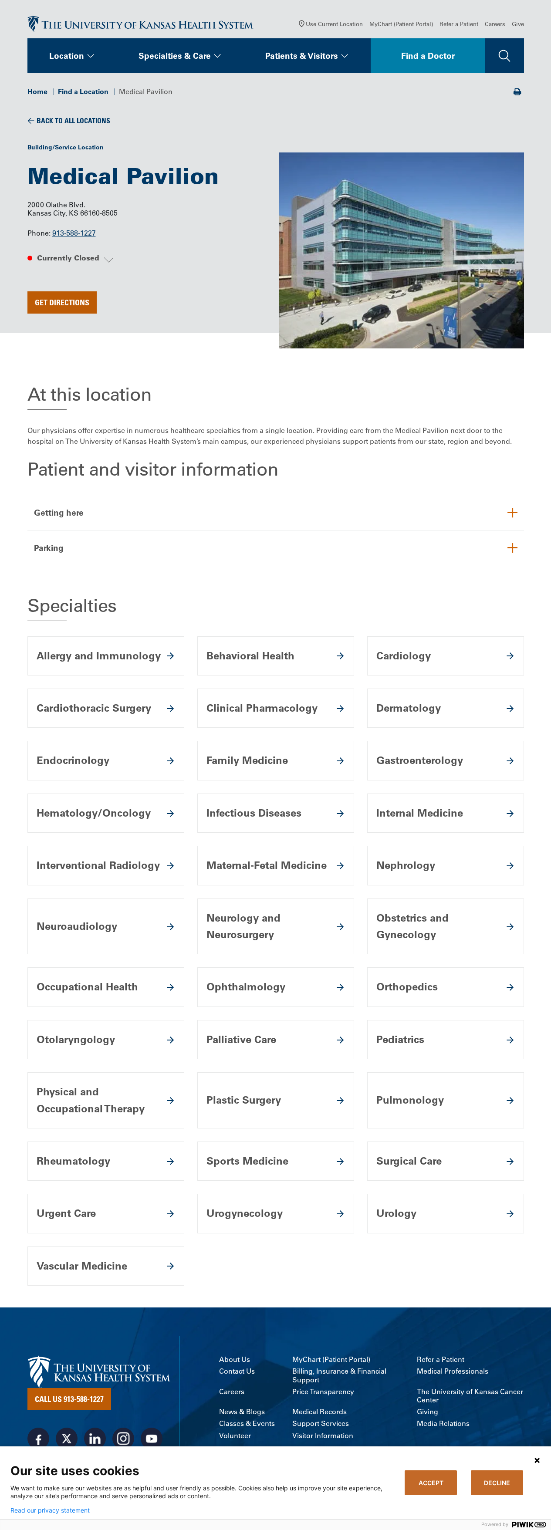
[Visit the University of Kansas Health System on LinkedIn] (95, 1438)
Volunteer (235, 1436)
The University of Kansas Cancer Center (470, 1396)
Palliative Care (241, 1039)
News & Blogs (242, 1412)
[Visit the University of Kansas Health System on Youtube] (151, 1438)
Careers (495, 23)
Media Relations (443, 1423)
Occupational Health (87, 986)
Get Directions (62, 302)
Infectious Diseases (253, 813)
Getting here (59, 512)
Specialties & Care (175, 56)
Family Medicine (247, 760)
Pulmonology (410, 1100)
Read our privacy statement (50, 1510)
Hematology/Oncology (94, 813)
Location (66, 56)
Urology (396, 1213)
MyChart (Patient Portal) (401, 23)
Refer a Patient (458, 23)
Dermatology (408, 708)
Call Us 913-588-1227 (69, 1399)
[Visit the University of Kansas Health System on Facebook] (38, 1438)
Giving (427, 1412)
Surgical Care (409, 1161)
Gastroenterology (419, 760)
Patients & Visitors (301, 56)
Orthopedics (407, 986)
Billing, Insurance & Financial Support (339, 1375)
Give (518, 23)
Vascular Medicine (82, 1266)
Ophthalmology (245, 986)
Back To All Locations (73, 120)
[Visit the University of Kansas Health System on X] (67, 1438)
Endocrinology (73, 760)
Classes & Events (247, 1423)
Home (37, 91)
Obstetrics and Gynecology (412, 926)
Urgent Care (66, 1213)
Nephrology (405, 865)
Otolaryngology (76, 1039)
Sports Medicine (247, 1161)
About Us (234, 1359)
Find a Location (83, 91)
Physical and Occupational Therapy (91, 1100)
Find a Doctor (428, 56)
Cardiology (403, 655)
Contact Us (237, 1371)
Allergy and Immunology (99, 655)
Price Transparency (323, 1392)
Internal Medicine (419, 813)
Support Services (320, 1423)
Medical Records (319, 1412)
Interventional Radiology (98, 865)
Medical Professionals (452, 1371)
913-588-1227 (74, 233)
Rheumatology (73, 1161)
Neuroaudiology (77, 926)
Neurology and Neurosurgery (243, 926)
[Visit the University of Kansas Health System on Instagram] (123, 1438)
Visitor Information (322, 1436)
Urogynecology (244, 1213)
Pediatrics (400, 1039)
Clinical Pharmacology (262, 708)
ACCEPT (431, 1482)
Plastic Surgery (243, 1100)
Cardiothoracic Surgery (94, 708)
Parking (49, 548)
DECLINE (497, 1482)
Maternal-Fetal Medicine (266, 865)
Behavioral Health (250, 655)
